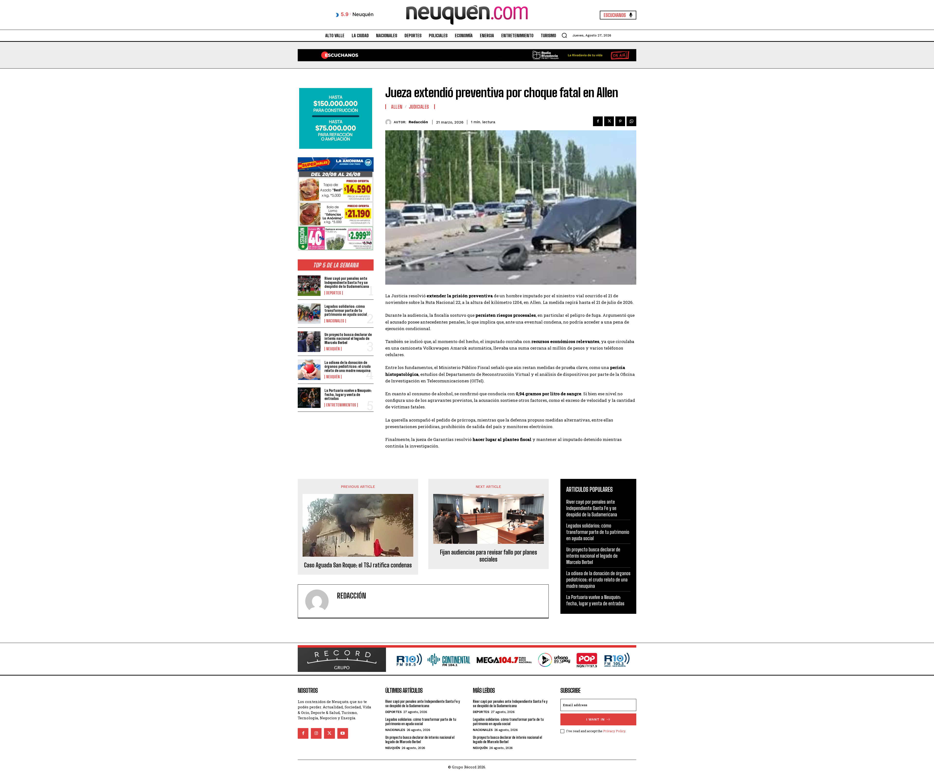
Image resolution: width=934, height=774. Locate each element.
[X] (609, 121)
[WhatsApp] (631, 121)
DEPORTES (333, 293)
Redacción (418, 122)
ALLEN (397, 106)
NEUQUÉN (333, 349)
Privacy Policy (614, 731)
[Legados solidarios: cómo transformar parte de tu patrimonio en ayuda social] (309, 313)
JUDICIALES (419, 106)
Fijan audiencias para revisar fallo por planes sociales (488, 556)
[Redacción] (389, 122)
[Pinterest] (620, 121)
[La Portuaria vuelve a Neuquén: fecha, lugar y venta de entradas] (309, 397)
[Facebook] (598, 121)
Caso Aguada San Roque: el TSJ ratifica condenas (358, 565)
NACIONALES (335, 321)
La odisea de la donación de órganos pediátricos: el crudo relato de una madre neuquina (347, 366)
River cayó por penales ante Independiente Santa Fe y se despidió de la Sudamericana (346, 282)
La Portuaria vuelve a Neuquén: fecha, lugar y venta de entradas (348, 394)
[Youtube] (342, 733)
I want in (595, 719)
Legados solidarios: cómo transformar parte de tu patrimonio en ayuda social (345, 310)
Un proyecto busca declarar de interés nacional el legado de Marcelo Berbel (348, 338)
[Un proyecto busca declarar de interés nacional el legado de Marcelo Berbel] (309, 341)
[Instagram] (316, 733)
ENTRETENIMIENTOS (341, 405)
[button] (564, 35)
